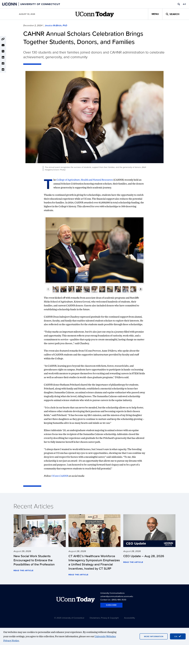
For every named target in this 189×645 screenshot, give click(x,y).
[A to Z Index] (184, 4)
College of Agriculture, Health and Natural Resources (84, 179)
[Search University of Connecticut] (179, 4)
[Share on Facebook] (3, 63)
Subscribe (111, 605)
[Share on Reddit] (3, 70)
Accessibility (129, 617)
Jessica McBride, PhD (56, 25)
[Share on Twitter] (3, 51)
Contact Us (105, 599)
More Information (153, 636)
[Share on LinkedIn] (3, 57)
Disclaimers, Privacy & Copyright (104, 617)
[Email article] (3, 45)
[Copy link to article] (3, 39)
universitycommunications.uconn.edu (116, 596)
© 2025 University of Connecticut (69, 617)
